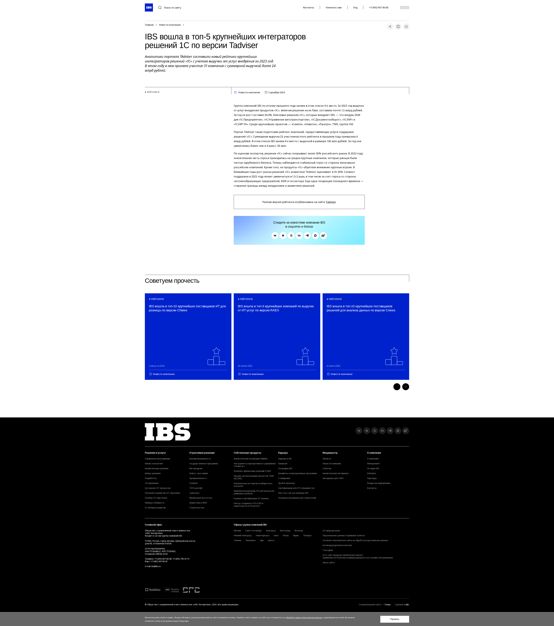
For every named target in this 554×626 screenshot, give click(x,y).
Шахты (271, 540)
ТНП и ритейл (195, 488)
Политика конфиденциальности (352, 557)
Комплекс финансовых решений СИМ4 (252, 471)
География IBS (285, 468)
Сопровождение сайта (370, 604)
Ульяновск (251, 540)
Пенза (285, 535)
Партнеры (372, 478)
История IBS (373, 468)
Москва (237, 530)
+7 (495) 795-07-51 (181, 558)
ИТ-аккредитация (331, 530)
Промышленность (198, 478)
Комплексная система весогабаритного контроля (253, 484)
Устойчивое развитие (155, 507)
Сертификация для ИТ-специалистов (296, 488)
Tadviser (331, 202)
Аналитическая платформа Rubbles (251, 458)
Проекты (327, 458)
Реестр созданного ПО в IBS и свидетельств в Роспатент (248, 504)
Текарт (387, 604)
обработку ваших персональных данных (304, 617)
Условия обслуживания (381, 557)
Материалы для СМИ (333, 478)
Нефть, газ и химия (198, 473)
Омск (276, 535)
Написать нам (334, 7)
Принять (394, 619)
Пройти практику (286, 483)
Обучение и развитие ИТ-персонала (162, 493)
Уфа (262, 540)
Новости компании (170, 24)
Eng (355, 7)
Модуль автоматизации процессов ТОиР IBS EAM (254, 477)
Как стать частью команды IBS (293, 493)
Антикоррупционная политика (337, 545)
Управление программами (157, 458)
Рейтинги (371, 473)
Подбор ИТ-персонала (156, 498)
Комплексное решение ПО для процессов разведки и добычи (254, 492)
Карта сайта (328, 562)
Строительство (196, 507)
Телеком (193, 483)
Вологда (298, 530)
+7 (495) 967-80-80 (378, 7)
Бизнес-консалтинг (154, 463)
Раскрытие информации (378, 483)
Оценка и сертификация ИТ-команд (251, 498)
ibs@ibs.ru (156, 566)
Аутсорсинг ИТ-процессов (157, 488)
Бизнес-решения (153, 473)
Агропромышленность (200, 458)
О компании (373, 458)
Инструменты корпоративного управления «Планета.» (255, 464)
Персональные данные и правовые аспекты (344, 535)
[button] (396, 386)
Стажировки (284, 478)
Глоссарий (328, 550)
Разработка (150, 478)
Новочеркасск (262, 535)
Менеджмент (373, 463)
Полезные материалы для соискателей (297, 498)
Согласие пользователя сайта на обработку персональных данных (355, 540)
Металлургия (195, 468)
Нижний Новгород (243, 535)
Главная (149, 24)
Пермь (296, 535)
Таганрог (307, 535)
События (327, 468)
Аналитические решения (156, 468)
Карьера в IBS (285, 458)
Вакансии (282, 463)
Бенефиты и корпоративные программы (297, 473)
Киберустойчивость (154, 502)
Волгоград (285, 530)
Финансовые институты (200, 498)
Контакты (308, 7)
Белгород (271, 530)
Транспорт (194, 493)
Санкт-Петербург (253, 530)
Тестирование (151, 483)
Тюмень (237, 540)
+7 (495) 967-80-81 (158, 561)
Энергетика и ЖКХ (198, 502)
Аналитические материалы (336, 473)
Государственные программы (203, 463)
